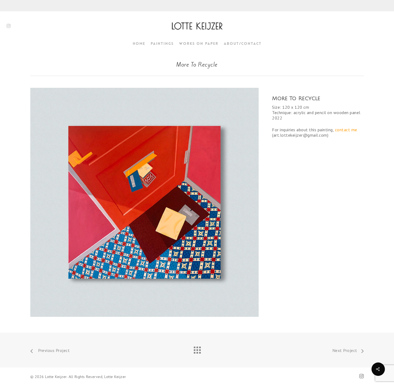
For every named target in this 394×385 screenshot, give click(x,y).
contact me (346, 129)
